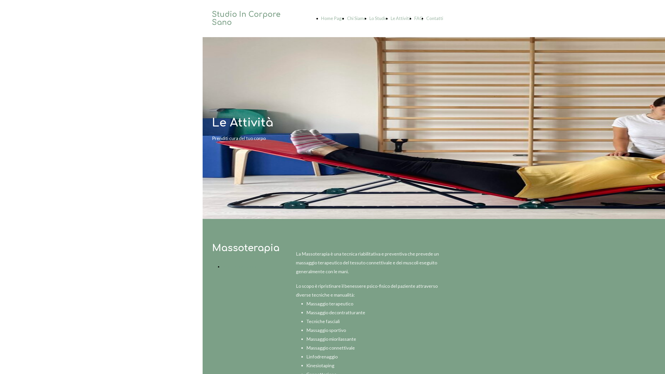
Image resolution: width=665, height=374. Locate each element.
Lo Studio (378, 18)
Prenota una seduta (239, 266)
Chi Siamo (356, 18)
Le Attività (401, 18)
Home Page (332, 18)
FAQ (418, 18)
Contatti (434, 18)
